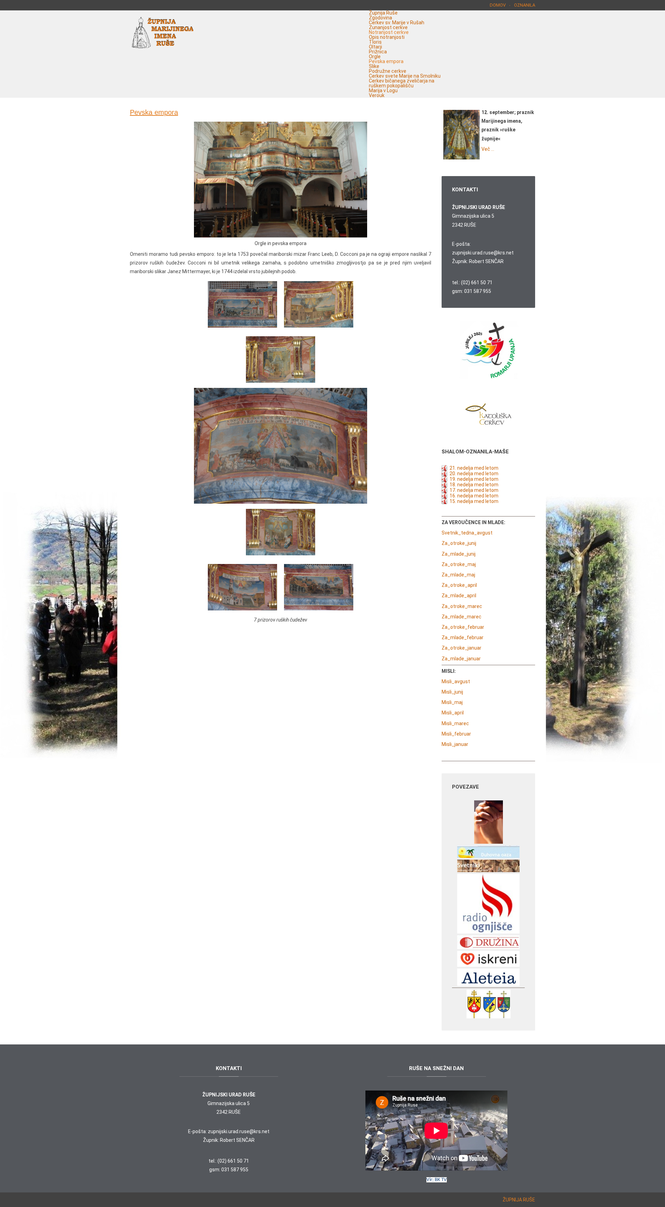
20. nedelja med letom (474, 473)
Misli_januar (455, 744)
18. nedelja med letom (474, 484)
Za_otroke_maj (459, 564)
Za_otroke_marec (462, 606)
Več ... (487, 149)
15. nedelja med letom (474, 501)
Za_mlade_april (459, 595)
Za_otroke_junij (459, 543)
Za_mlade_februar (463, 637)
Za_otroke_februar (463, 627)
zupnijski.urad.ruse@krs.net (483, 252)
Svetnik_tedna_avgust (467, 533)
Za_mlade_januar (461, 658)
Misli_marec (455, 723)
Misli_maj (452, 702)
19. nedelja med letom (474, 479)
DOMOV (498, 5)
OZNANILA (524, 5)
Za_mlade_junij (459, 554)
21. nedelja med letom (474, 468)
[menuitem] (383, 13)
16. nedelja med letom (474, 495)
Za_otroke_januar (461, 648)
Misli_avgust (456, 681)
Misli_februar (456, 734)
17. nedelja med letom (474, 490)
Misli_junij (452, 692)
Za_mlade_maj (458, 575)
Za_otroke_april (459, 585)
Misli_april (453, 712)
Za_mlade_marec (461, 616)
